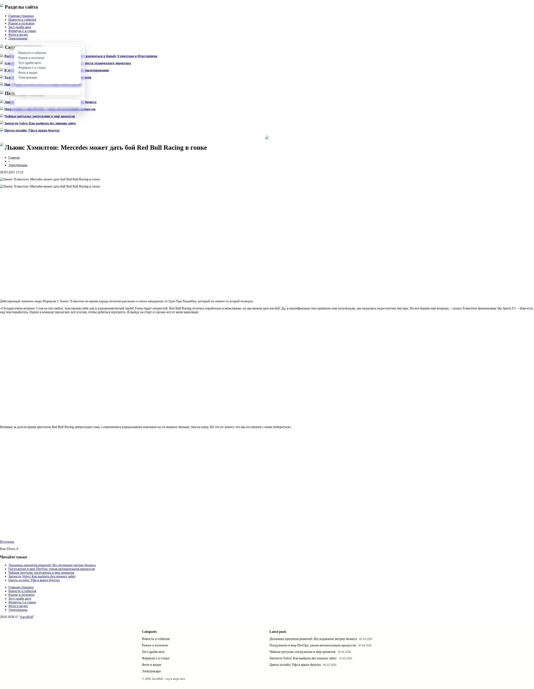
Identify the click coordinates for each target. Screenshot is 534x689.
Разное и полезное (21, 23)
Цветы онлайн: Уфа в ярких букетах (32, 130)
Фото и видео (18, 34)
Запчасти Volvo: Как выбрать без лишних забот (40, 123)
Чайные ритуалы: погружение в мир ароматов (39, 116)
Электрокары (17, 38)
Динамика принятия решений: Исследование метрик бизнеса (52, 565)
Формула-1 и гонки (22, 31)
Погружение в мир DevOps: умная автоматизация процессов (51, 569)
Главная (14, 157)
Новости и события (22, 19)
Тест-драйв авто (19, 27)
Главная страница (21, 16)
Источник (7, 541)
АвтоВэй (26, 617)
